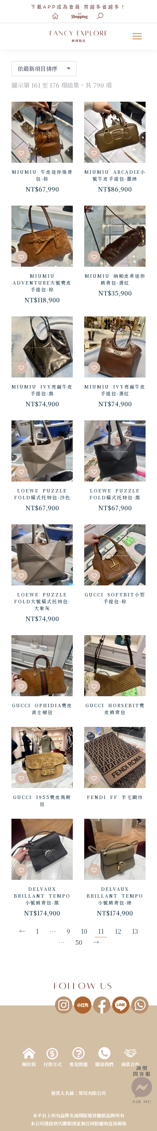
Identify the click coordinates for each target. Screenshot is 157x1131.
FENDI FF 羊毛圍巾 (115, 797)
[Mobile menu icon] (137, 36)
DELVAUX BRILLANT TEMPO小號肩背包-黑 (42, 896)
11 (101, 931)
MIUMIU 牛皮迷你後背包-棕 (42, 175)
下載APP (44, 7)
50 (78, 942)
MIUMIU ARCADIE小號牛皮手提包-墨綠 (115, 175)
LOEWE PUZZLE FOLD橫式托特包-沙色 (42, 493)
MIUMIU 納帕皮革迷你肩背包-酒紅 (115, 279)
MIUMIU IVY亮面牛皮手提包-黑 (42, 389)
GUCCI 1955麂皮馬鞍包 (42, 800)
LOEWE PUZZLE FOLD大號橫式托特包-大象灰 (42, 601)
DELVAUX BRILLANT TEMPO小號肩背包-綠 (115, 896)
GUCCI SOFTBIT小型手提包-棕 (115, 597)
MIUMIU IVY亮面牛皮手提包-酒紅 (115, 389)
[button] (21, 153)
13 (135, 931)
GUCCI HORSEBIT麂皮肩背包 (115, 708)
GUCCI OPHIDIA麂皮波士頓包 (42, 708)
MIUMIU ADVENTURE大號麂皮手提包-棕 (42, 282)
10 (84, 931)
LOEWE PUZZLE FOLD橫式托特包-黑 (115, 493)
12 (118, 931)
